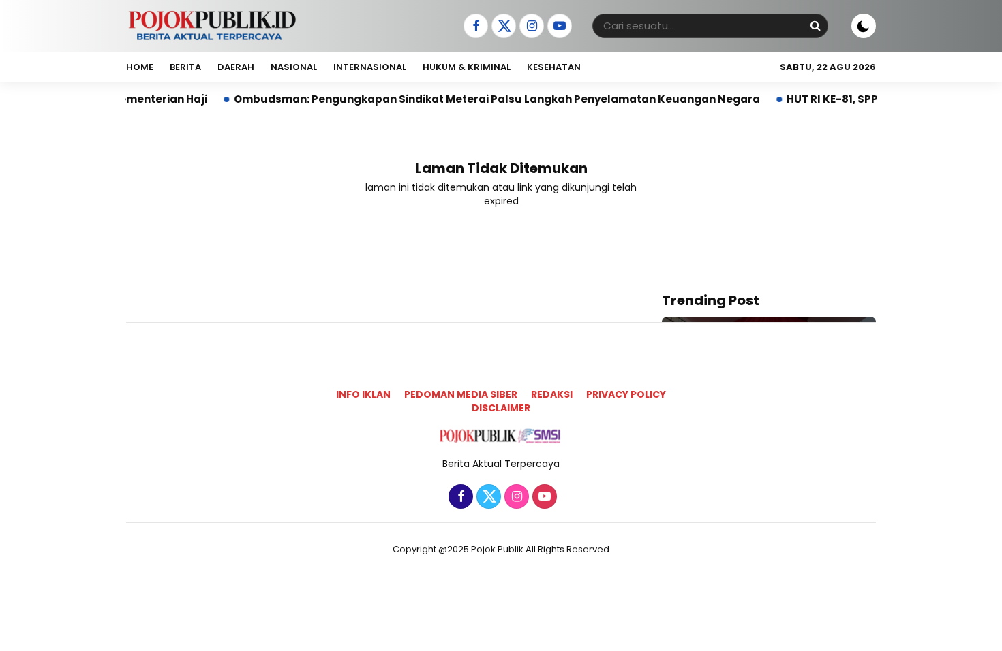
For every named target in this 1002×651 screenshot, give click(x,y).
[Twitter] (502, 26)
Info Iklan (363, 394)
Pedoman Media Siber (460, 394)
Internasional (369, 67)
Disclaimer (501, 408)
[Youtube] (558, 26)
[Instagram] (530, 26)
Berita (185, 67)
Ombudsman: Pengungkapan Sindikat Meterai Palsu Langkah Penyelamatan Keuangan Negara (478, 99)
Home (139, 67)
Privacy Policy (626, 394)
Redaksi (552, 394)
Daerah (235, 67)
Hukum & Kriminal (467, 67)
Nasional (294, 67)
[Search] (815, 25)
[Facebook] (474, 26)
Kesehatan (554, 67)
